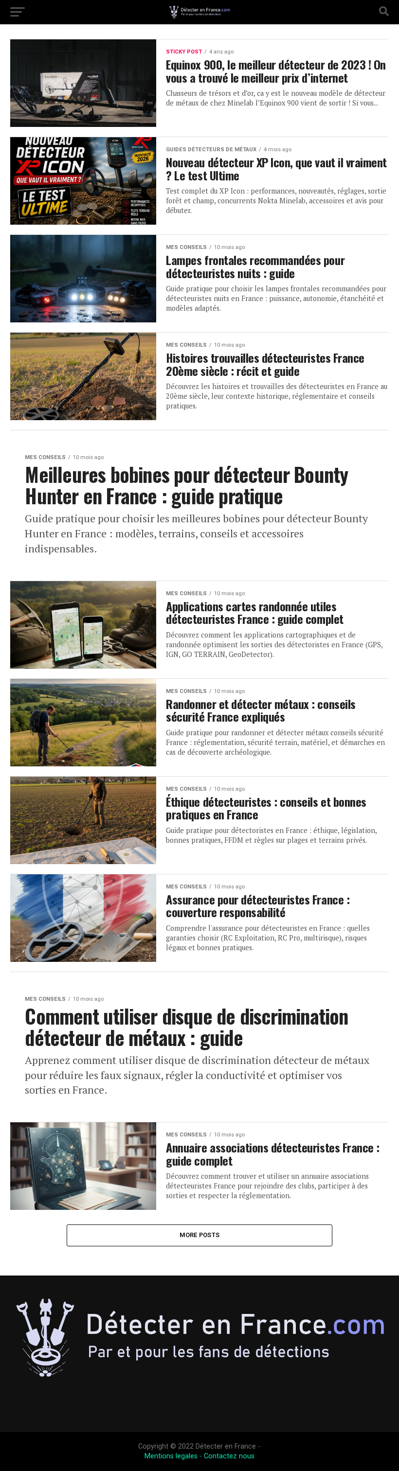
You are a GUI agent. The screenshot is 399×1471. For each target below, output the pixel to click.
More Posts (200, 1235)
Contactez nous (229, 1456)
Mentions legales (171, 1456)
